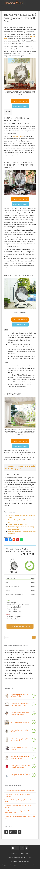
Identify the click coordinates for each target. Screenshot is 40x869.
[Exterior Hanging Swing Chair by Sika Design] (6, 739)
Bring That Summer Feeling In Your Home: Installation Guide (18, 812)
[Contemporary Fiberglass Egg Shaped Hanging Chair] (6, 766)
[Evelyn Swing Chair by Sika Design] (6, 730)
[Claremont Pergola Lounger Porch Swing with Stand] (6, 704)
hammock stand (18, 136)
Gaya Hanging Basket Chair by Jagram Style (19, 695)
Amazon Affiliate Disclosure (16, 857)
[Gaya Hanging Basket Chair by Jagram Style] (6, 695)
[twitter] (10, 540)
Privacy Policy (24, 853)
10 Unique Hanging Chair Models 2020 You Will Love (19, 817)
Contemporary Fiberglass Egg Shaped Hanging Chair (20, 766)
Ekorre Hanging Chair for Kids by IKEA (20, 775)
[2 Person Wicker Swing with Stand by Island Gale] (6, 713)
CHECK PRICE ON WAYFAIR (20, 106)
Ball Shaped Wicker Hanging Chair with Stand (20, 757)
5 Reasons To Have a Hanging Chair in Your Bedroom (18, 806)
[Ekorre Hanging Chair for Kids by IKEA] (6, 775)
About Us (14, 853)
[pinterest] (17, 540)
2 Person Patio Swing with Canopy (19, 748)
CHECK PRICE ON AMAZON (20, 101)
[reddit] (14, 540)
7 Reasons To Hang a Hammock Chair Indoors (19, 790)
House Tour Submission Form (20, 861)
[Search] (34, 637)
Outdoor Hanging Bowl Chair (17, 524)
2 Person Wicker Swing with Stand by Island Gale (20, 713)
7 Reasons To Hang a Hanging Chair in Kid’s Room (18, 801)
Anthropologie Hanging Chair (20, 722)
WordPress (26, 867)
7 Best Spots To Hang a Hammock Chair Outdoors (17, 795)
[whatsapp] (21, 540)
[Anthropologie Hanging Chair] (6, 722)
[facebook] (6, 540)
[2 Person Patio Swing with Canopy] (6, 748)
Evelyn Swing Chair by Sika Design (19, 731)
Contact (30, 857)
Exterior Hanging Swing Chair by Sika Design (20, 739)
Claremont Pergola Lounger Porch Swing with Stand (20, 704)
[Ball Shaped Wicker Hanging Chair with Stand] (6, 757)
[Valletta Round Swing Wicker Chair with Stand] (13, 565)
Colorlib (14, 867)
